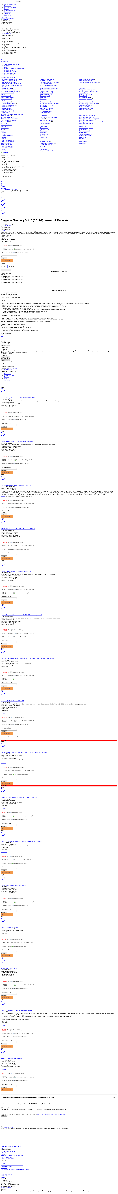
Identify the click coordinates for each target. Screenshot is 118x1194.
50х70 (2, 336)
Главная (3, 186)
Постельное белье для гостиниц (11, 79)
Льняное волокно (6, 99)
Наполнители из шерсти (47, 91)
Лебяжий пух (83, 93)
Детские (82, 88)
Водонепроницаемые (47, 83)
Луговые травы (6, 96)
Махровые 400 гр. (6, 143)
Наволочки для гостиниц (9, 80)
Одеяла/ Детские (84, 109)
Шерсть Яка (44, 97)
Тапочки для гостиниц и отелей (89, 82)
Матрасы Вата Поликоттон (9, 119)
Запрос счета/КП (6, 260)
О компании (7, 12)
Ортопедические (84, 97)
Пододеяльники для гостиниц (11, 83)
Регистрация (10, 18)
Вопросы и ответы (6, 1174)
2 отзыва (3, 1069)
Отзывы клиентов (9, 10)
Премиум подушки (6, 88)
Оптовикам (7, 6)
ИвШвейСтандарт (10, 226)
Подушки (7, 65)
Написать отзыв (5, 345)
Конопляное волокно (7, 97)
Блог (2, 1172)
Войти (3, 18)
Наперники (83, 132)
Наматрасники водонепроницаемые (91, 122)
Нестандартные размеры (9, 120)
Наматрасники (44, 123)
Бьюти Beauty (84, 106)
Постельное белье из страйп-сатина (85, 137)
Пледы (3, 149)
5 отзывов (4, 852)
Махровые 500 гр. (6, 145)
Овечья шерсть (45, 96)
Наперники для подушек (87, 90)
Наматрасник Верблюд (86, 117)
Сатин (3, 134)
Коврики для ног (45, 80)
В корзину (4, 258)
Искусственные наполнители (88, 91)
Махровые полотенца (47, 79)
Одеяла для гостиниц (86, 80)
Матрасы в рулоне (45, 122)
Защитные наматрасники (48, 85)
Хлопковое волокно (46, 90)
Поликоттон (44, 128)
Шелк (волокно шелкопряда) (49, 88)
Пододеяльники (84, 131)
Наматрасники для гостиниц (49, 82)
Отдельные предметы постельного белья (44, 133)
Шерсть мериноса (46, 94)
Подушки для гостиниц (86, 79)
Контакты (7, 13)
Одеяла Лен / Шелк (46, 108)
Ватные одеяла (45, 112)
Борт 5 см (4, 123)
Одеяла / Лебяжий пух (86, 105)
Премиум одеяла (6, 102)
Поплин (3, 138)
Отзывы (3, 1163)
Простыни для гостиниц (9, 82)
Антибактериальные (85, 99)
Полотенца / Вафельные (47, 143)
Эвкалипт (4, 94)
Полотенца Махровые (7, 141)
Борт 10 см (43, 116)
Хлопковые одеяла (46, 111)
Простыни (83, 129)
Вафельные (83, 141)
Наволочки (44, 137)
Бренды (3, 1177)
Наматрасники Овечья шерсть (89, 119)
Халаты (42, 146)
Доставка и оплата (10, 4)
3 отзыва (3, 763)
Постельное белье (9, 70)
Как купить (7, 15)
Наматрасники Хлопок (86, 123)
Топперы (42, 119)
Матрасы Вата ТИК (7, 117)
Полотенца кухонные (47, 145)
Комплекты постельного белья (5, 128)
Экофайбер (83, 96)
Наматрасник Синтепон (87, 116)
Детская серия (8, 75)
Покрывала (43, 149)
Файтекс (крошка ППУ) (86, 94)
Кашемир (43, 99)
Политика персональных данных (11, 1146)
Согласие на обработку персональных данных (15, 1169)
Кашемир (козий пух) (7, 111)
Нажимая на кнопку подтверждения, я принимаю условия (33, 1114)
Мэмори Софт (8, 369)
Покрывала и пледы (10, 73)
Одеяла (6, 67)
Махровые (82, 143)
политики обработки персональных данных (51, 1114)
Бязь (2, 131)
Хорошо (3, 1189)
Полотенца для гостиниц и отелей (11, 85)
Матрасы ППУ (5, 122)
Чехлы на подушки (85, 134)
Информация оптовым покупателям (12, 1165)
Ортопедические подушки (9, 189)
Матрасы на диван (46, 120)
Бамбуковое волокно (7, 93)
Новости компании (10, 7)
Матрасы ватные (6, 116)
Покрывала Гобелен (46, 151)
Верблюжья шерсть (46, 93)
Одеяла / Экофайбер (86, 108)
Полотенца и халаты (10, 72)
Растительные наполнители (9, 91)
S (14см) (11, 266)
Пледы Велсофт (6, 151)
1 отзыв (3, 230)
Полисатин (44, 126)
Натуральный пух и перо (8, 90)
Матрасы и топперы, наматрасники (15, 68)
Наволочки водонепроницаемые (86, 127)
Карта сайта (5, 1148)
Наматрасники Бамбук (86, 120)
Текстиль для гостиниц (11, 64)
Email (2, 1111)
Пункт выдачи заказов (8, 281)
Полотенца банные (7, 146)
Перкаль (4, 132)
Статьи (6, 9)
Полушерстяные (45, 102)
